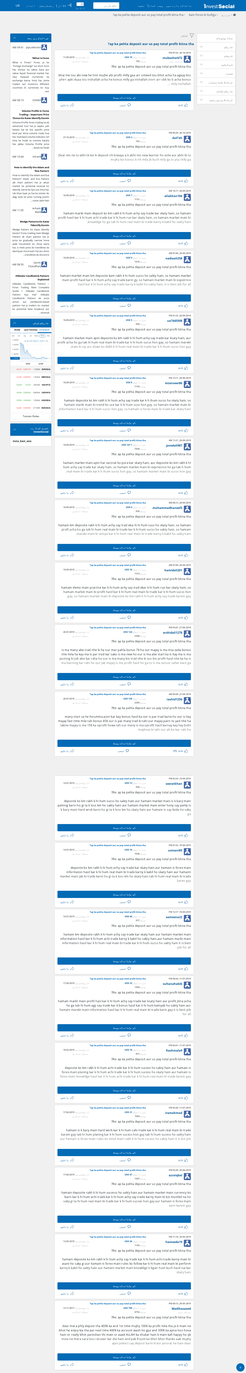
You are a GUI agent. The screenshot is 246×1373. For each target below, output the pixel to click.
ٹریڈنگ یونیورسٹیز (221, 100)
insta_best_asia (22, 441)
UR (18, 6)
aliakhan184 (173, 196)
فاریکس (228, 47)
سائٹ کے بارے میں (179, 6)
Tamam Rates (31, 416)
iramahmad (173, 1113)
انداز (30, 6)
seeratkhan (174, 784)
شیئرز (229, 73)
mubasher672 (172, 58)
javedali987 (174, 445)
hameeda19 (174, 1242)
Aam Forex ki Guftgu (202, 15)
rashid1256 (174, 699)
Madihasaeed (181, 1309)
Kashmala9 (174, 1050)
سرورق (225, 15)
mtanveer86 (173, 383)
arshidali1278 (172, 633)
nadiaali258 (174, 258)
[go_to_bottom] (240, 1367)
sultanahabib (172, 984)
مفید (141, 6)
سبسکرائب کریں (80, 61)
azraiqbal (175, 1175)
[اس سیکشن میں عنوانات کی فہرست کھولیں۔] (201, 46)
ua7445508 (174, 321)
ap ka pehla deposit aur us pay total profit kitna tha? (148, 15)
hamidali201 (173, 570)
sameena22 (174, 917)
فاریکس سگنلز (224, 91)
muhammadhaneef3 (167, 508)
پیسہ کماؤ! (155, 6)
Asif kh (177, 138)
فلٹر (184, 35)
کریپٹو (228, 56)
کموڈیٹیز (227, 64)
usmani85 (175, 850)
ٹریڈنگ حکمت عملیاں (221, 82)
